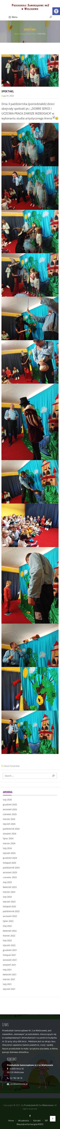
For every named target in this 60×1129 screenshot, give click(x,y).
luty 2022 (7, 940)
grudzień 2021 (10, 950)
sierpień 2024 (9, 833)
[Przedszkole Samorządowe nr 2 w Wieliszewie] (30, 7)
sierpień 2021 (9, 964)
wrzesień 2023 (10, 872)
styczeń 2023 (9, 901)
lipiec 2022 (8, 921)
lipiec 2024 (8, 838)
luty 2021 (7, 984)
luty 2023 (7, 896)
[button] (56, 11)
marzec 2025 (9, 819)
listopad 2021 (9, 955)
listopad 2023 (9, 862)
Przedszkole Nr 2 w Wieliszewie (38, 1105)
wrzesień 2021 (10, 959)
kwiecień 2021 (10, 974)
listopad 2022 (9, 906)
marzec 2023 (9, 891)
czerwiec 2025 (10, 814)
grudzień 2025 (10, 804)
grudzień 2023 (10, 857)
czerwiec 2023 (10, 877)
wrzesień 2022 (10, 916)
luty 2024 (7, 848)
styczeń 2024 (9, 853)
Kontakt (37, 1120)
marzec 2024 (9, 843)
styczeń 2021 (9, 989)
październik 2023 (11, 867)
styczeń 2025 (9, 824)
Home (11, 1120)
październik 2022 (11, 911)
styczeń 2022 (9, 945)
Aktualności (23, 1120)
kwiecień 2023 (10, 887)
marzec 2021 (9, 979)
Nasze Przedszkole (12, 766)
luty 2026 (7, 799)
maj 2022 (7, 925)
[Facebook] (30, 1115)
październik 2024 (11, 828)
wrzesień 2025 (10, 809)
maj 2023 (7, 882)
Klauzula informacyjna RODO (30, 1124)
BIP (46, 1120)
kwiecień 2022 (10, 930)
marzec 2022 (9, 935)
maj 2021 (7, 969)
